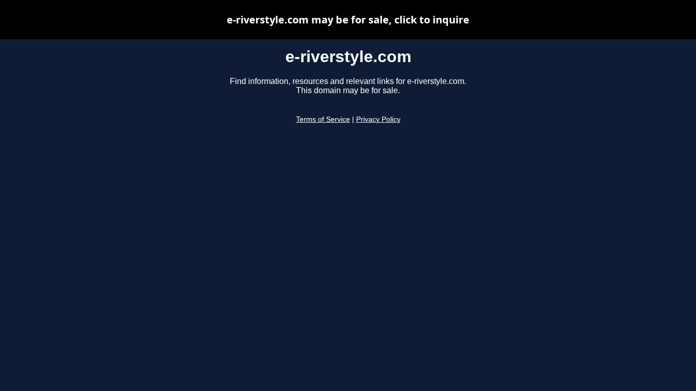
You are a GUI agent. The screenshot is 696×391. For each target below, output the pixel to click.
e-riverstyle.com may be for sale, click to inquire (348, 19)
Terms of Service (323, 119)
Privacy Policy (378, 119)
